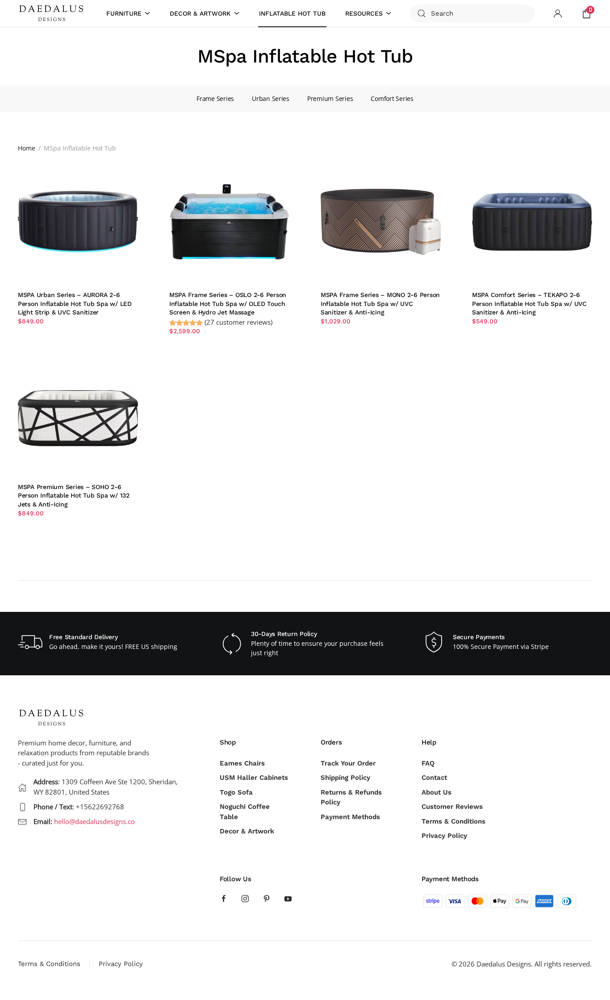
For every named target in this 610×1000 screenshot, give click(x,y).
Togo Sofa (236, 792)
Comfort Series (392, 98)
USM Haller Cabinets (254, 778)
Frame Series (215, 98)
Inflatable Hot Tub (292, 13)
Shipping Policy (345, 778)
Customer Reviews (452, 807)
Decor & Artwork (247, 831)
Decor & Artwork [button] (200, 13)
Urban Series (270, 98)
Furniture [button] (124, 13)
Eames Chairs (242, 763)
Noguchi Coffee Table (245, 812)
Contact (434, 778)
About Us (436, 792)
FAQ (428, 763)
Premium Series (330, 98)
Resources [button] (364, 13)
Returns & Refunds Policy (351, 797)
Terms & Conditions (453, 821)
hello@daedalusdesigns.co (94, 821)
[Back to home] (53, 13)
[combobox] (472, 13)
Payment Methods (350, 817)
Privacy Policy (444, 836)
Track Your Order (348, 763)
